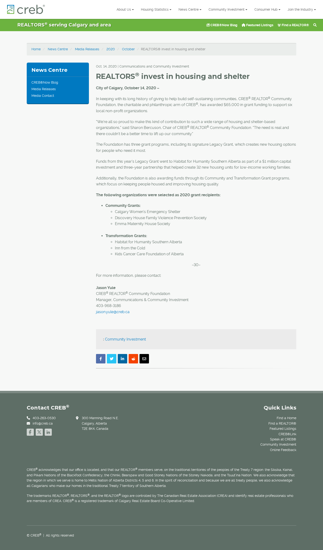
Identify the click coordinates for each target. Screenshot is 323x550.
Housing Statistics (155, 9)
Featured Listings (259, 25)
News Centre (189, 9)
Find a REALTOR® (295, 25)
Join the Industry (300, 9)
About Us (124, 9)
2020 (110, 49)
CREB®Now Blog (223, 25)
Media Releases (87, 49)
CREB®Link (287, 434)
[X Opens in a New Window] (39, 431)
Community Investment (226, 9)
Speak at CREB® (283, 439)
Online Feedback (283, 450)
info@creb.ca (43, 423)
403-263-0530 (44, 418)
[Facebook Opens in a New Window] (30, 431)
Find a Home (286, 418)
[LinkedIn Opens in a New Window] (48, 431)
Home (36, 49)
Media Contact (42, 96)
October (128, 49)
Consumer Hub (266, 9)
